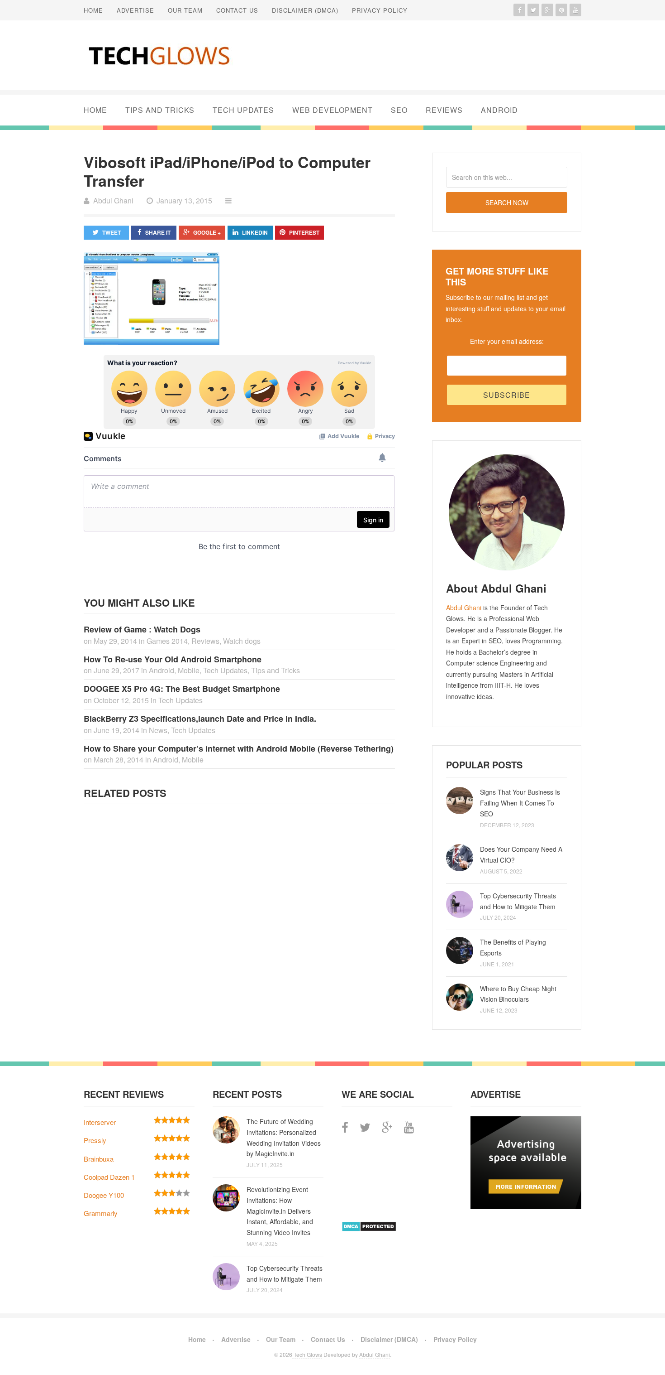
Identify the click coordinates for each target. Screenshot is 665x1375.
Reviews (444, 110)
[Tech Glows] (158, 55)
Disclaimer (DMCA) (305, 10)
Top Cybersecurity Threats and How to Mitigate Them (518, 901)
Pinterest (304, 232)
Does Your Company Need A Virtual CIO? (521, 854)
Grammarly (101, 1213)
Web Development (332, 110)
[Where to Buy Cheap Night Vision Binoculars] (459, 997)
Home (93, 10)
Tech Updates (243, 110)
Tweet (111, 232)
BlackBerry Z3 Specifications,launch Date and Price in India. (200, 718)
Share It (158, 232)
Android (499, 110)
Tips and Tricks (160, 110)
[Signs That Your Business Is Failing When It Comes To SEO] (459, 800)
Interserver (100, 1122)
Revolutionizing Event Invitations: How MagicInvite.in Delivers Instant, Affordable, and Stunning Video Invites (280, 1211)
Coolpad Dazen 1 (109, 1177)
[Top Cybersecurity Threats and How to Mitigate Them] (459, 904)
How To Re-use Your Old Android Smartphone (172, 659)
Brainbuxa (99, 1158)
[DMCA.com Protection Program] (369, 1229)
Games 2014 (167, 641)
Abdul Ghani (463, 607)
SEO (399, 110)
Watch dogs (242, 641)
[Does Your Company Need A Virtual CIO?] (459, 857)
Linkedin (255, 232)
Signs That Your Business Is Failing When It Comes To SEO (520, 802)
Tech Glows (307, 1354)
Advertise (135, 10)
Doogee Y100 (104, 1195)
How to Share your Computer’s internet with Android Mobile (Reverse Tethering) (239, 748)
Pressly (95, 1140)
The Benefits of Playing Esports (513, 947)
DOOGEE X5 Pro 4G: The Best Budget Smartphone (182, 689)
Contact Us (237, 10)
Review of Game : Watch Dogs (142, 629)
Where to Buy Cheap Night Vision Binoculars (518, 994)
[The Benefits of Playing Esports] (459, 950)
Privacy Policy (380, 10)
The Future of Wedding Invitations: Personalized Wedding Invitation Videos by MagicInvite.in (284, 1137)
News (158, 730)
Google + (207, 232)
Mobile (189, 670)
